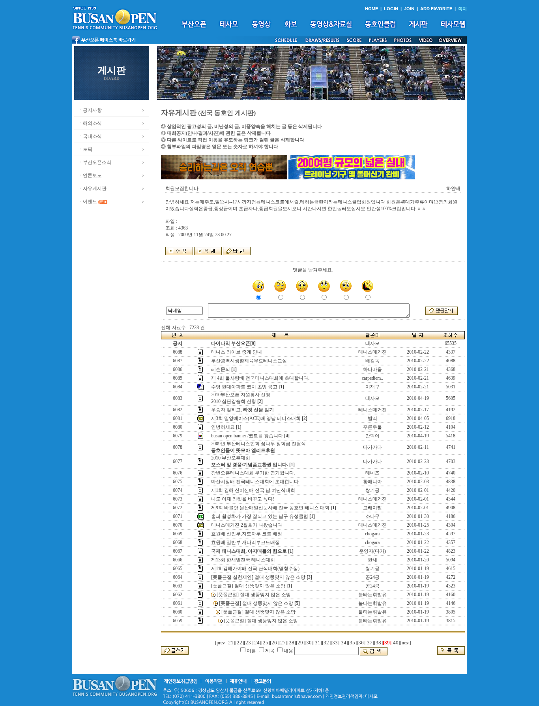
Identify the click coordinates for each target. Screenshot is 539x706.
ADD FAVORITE (436, 8)
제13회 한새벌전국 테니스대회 (243, 560)
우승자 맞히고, (242, 409)
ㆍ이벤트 (87, 201)
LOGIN (391, 8)
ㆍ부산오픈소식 (94, 162)
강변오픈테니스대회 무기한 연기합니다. (253, 473)
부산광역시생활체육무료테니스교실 (249, 360)
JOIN (409, 8)
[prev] (220, 643)
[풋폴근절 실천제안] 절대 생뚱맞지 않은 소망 (258, 577)
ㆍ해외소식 (90, 123)
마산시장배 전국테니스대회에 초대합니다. (255, 481)
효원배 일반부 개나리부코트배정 (245, 542)
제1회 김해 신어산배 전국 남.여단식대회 (253, 490)
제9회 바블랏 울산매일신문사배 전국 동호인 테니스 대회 (270, 507)
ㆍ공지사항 (90, 110)
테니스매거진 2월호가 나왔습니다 (246, 525)
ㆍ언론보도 (90, 175)
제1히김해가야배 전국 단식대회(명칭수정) (255, 568)
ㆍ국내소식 (90, 136)
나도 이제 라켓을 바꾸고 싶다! (242, 499)
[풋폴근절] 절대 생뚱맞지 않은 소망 (248, 586)
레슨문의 (220, 369)
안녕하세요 (223, 427)
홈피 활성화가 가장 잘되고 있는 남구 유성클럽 (259, 516)
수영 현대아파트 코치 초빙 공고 (244, 387)
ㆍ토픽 (85, 149)
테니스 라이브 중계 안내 (236, 352)
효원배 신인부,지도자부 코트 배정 (246, 534)
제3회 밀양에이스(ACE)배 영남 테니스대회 (256, 418)
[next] (405, 643)
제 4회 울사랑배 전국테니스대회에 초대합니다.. (261, 378)
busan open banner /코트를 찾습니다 (247, 436)
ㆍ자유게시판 (92, 188)
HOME (371, 8)
